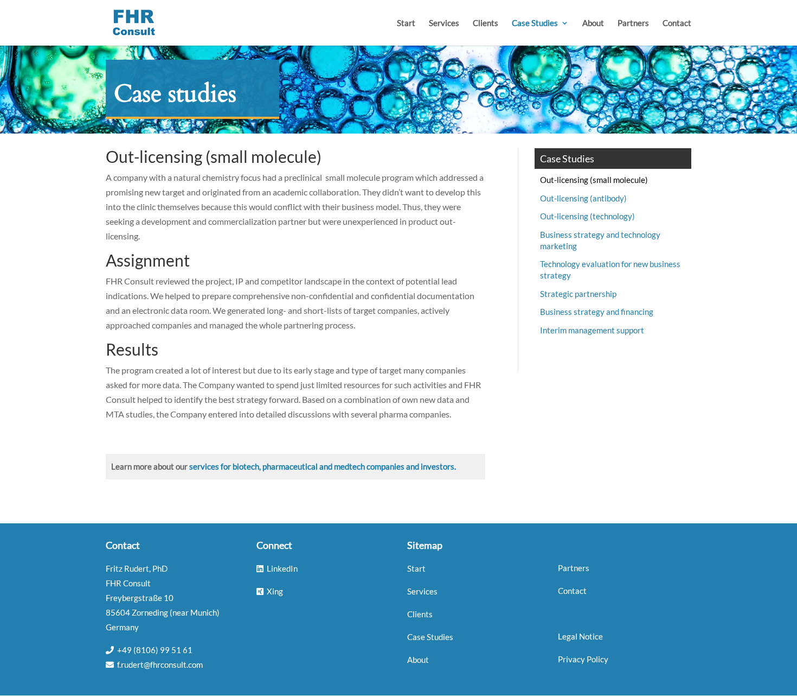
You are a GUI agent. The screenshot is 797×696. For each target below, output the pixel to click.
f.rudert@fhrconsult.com (160, 664)
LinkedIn (282, 568)
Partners (633, 23)
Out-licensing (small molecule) (594, 180)
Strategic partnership (578, 294)
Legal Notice (580, 636)
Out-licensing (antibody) (583, 198)
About (593, 23)
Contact (677, 23)
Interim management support (592, 330)
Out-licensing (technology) (587, 216)
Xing (275, 591)
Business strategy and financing (596, 312)
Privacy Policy (583, 659)
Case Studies (535, 23)
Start (406, 23)
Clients (485, 23)
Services (444, 23)
